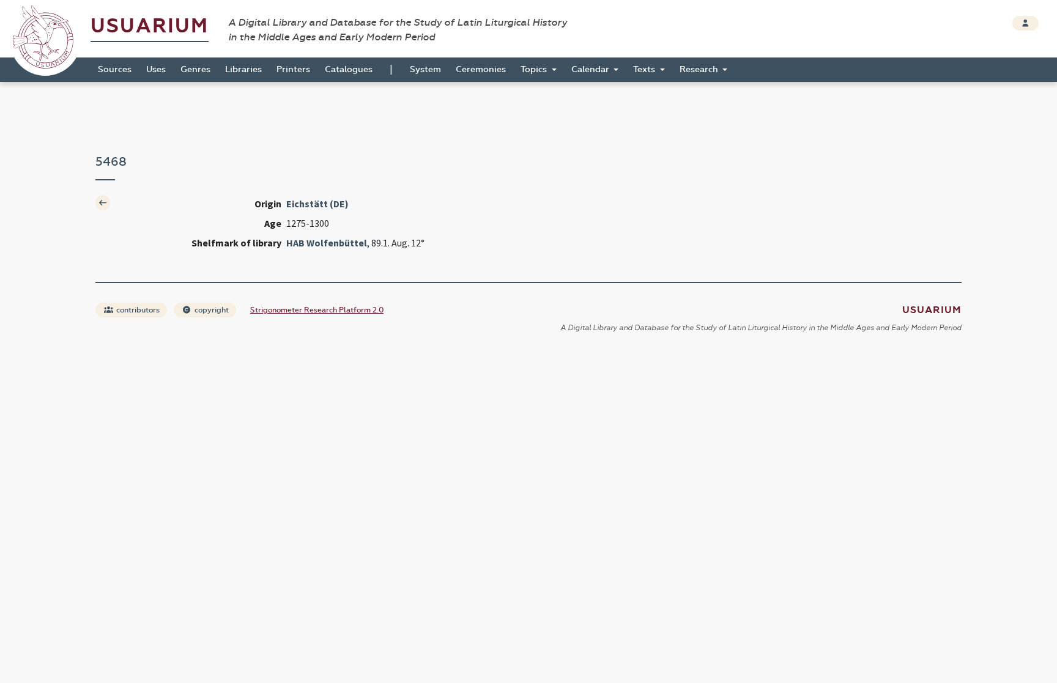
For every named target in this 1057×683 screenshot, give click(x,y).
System (425, 69)
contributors (137, 310)
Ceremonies (481, 69)
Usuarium (150, 26)
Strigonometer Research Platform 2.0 (317, 310)
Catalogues (349, 69)
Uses (156, 69)
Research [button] (700, 69)
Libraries (243, 69)
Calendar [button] (591, 69)
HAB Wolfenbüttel (326, 243)
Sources (115, 69)
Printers (293, 69)
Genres (195, 69)
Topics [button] (535, 69)
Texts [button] (645, 69)
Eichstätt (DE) (317, 204)
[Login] (1025, 23)
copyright (211, 310)
